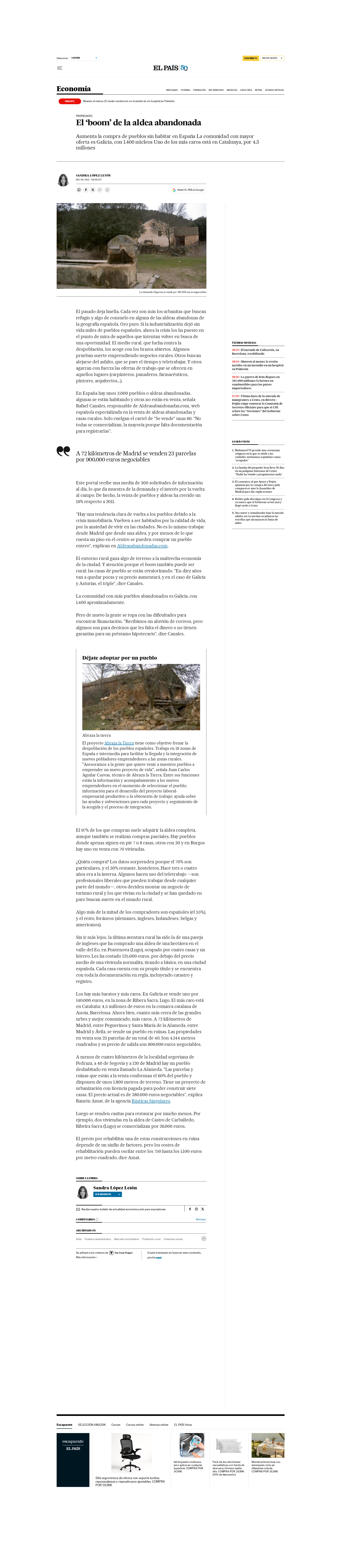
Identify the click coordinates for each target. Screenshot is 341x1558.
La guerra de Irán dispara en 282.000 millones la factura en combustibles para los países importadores (256, 382)
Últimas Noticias (274, 90)
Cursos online (135, 1424)
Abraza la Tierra (119, 743)
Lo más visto (241, 441)
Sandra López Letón (93, 175)
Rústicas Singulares (151, 1101)
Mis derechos (216, 90)
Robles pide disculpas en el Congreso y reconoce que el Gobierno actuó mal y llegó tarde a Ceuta (258, 502)
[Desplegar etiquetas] (203, 1238)
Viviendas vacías (173, 1239)
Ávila (79, 1239)
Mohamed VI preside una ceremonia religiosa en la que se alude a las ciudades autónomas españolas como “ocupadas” (258, 455)
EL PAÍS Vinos (183, 1424)
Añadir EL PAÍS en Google (190, 189)
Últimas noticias (244, 342)
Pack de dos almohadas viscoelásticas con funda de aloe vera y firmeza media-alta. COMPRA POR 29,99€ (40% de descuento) (228, 1468)
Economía (74, 89)
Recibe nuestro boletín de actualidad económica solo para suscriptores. (124, 1209)
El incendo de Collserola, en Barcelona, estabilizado (255, 351)
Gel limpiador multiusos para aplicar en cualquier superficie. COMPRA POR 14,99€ (188, 1467)
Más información (86, 1257)
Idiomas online (159, 1424)
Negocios (232, 90)
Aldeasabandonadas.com (142, 545)
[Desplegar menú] (60, 68)
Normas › (201, 1219)
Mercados (172, 90)
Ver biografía (103, 1194)
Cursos (115, 1424)
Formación (199, 90)
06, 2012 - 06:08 (88, 179)
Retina (258, 90)
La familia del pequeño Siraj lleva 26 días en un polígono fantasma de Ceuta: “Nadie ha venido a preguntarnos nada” (259, 471)
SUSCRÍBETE (250, 58)
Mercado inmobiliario (126, 1239)
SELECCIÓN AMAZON (92, 1424)
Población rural (151, 1239)
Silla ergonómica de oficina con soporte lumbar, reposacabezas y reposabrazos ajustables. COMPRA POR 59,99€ (130, 1481)
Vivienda (185, 90)
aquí (159, 1257)
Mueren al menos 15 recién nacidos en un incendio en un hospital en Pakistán (129, 101)
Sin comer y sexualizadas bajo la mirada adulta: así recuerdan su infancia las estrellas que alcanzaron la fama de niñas (259, 517)
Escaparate (64, 1424)
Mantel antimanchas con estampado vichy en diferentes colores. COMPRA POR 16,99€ (266, 1467)
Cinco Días (246, 90)
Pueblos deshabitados (98, 1239)
